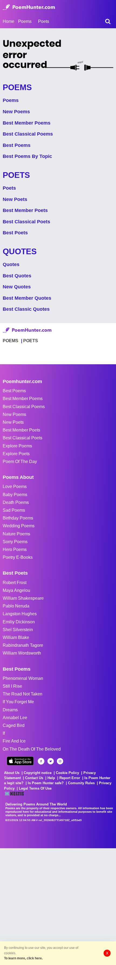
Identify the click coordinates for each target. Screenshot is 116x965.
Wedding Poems (19, 526)
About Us (11, 773)
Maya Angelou (16, 590)
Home (8, 21)
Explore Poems (17, 446)
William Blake (16, 637)
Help (51, 778)
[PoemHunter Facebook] (41, 761)
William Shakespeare (23, 598)
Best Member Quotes (27, 298)
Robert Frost (14, 582)
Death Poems (16, 502)
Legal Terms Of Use (35, 788)
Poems (11, 100)
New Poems (16, 111)
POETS (30, 340)
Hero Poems (15, 549)
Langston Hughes (20, 613)
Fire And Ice (14, 741)
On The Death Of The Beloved (32, 749)
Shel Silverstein (18, 629)
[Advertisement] (58, 906)
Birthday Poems (18, 518)
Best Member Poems (26, 123)
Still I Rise (12, 686)
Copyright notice (38, 773)
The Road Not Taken (22, 694)
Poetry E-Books (18, 557)
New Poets (15, 199)
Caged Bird (14, 725)
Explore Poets (16, 453)
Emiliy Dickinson (19, 622)
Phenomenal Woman (23, 678)
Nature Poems (16, 534)
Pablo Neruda (16, 606)
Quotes (11, 264)
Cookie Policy (67, 773)
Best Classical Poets (26, 221)
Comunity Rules (81, 783)
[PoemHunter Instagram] (60, 761)
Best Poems (16, 145)
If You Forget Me (18, 701)
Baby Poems (15, 494)
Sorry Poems (15, 541)
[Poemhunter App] (20, 761)
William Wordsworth (22, 653)
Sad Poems (14, 510)
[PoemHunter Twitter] (50, 761)
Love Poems (15, 486)
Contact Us (34, 778)
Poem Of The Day (20, 461)
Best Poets (15, 232)
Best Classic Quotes (26, 309)
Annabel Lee (15, 717)
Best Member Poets (25, 210)
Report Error (69, 778)
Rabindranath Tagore (23, 645)
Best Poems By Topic (27, 156)
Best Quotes (17, 275)
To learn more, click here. (23, 958)
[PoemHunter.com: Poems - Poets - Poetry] (29, 7)
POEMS (10, 340)
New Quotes (17, 286)
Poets (9, 188)
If (4, 733)
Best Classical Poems (28, 134)
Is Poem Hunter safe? (46, 783)
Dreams (10, 710)
